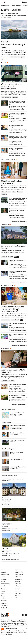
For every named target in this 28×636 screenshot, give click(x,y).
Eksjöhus (16, 256)
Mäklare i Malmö (18, 577)
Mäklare (14, 191)
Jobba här (3, 595)
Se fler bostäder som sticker (10, 559)
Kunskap (3, 577)
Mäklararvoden (18, 583)
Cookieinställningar (19, 600)
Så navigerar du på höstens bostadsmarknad (15, 149)
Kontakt (2, 598)
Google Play (3, 605)
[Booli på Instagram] (23, 615)
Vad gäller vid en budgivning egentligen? (16, 126)
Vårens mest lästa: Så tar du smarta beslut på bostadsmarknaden (11, 86)
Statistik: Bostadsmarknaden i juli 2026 (13, 44)
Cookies (16, 597)
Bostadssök (3, 572)
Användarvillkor (18, 591)
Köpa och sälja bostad (16, 5)
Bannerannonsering (5, 583)
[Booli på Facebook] (26, 615)
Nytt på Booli (4, 380)
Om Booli (3, 591)
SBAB (21, 319)
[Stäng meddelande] (26, 629)
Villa (2, 59)
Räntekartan (3, 579)
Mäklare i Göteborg (19, 574)
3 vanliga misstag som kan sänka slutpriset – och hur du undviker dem (17, 102)
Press (2, 593)
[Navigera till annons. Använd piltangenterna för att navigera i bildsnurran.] (14, 489)
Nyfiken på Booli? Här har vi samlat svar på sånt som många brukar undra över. (17, 414)
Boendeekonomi (15, 319)
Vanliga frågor (4, 600)
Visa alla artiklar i (18, 221)
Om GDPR (17, 595)
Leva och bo (4, 256)
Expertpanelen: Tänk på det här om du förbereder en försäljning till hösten (17, 115)
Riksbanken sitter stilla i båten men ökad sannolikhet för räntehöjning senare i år (18, 137)
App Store (3, 607)
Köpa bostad (20, 191)
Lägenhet (22, 57)
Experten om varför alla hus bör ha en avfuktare (17, 272)
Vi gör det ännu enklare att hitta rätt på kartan (13, 371)
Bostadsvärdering (5, 574)
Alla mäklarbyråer (18, 579)
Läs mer (10, 634)
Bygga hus (10, 256)
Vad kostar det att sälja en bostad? (16, 453)
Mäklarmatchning (18, 586)
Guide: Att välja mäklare (16, 459)
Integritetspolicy (18, 593)
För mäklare (3, 586)
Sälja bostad (15, 97)
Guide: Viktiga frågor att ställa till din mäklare (17, 467)
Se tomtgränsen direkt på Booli (17, 395)
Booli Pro (3, 581)
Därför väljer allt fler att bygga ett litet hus (13, 247)
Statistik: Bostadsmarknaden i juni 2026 (17, 335)
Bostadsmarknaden (5, 5)
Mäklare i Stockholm (19, 572)
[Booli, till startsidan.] (4, 2)
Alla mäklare (17, 581)
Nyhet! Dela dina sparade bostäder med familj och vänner (17, 385)
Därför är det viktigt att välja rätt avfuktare (17, 261)
